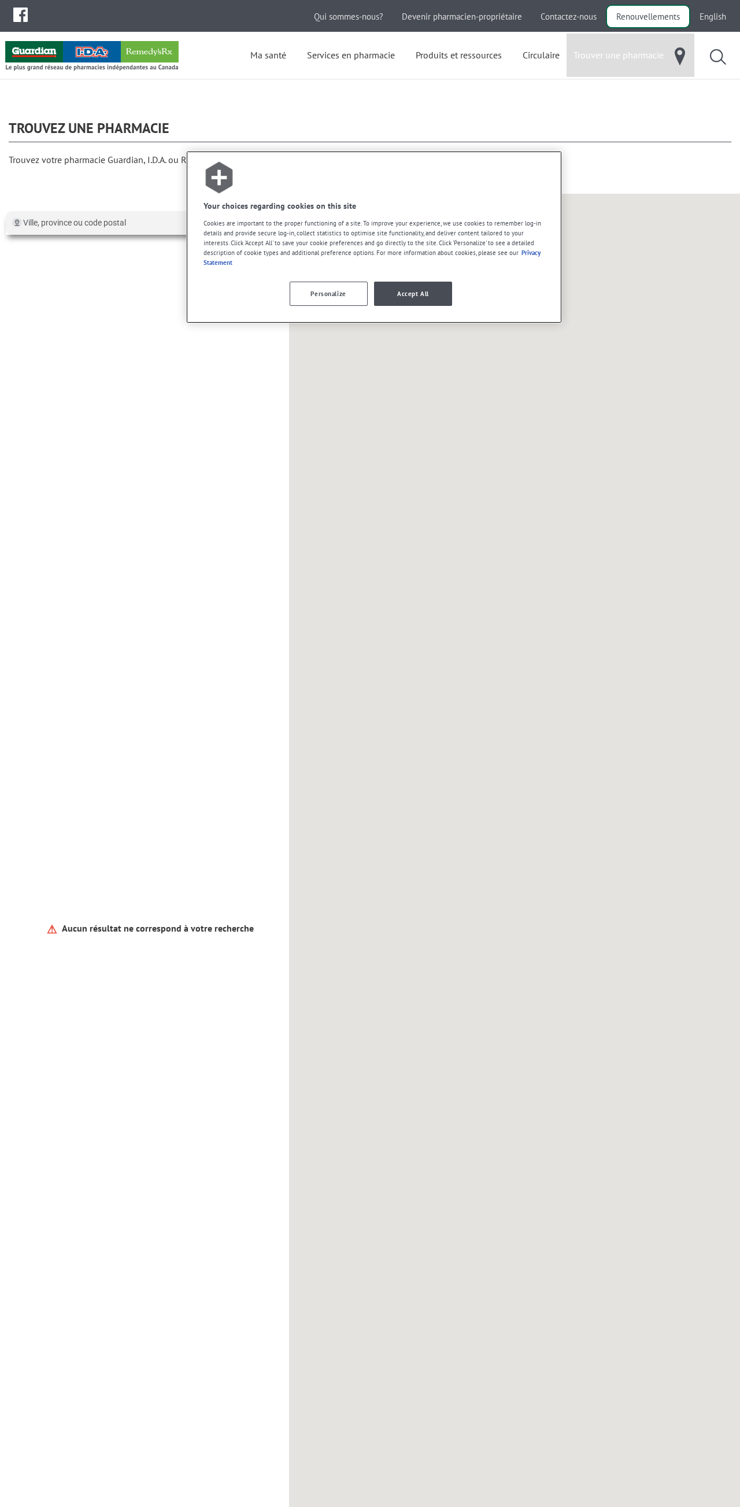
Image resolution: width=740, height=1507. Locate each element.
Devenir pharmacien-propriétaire (462, 16)
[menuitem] (20, 15)
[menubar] (20, 15)
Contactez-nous (569, 16)
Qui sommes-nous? (348, 16)
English (713, 16)
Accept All (413, 293)
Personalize (328, 293)
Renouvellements (648, 16)
